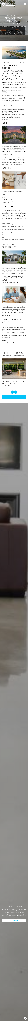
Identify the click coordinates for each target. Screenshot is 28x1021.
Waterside (11, 76)
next (15, 392)
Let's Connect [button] (14, 920)
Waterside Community (6, 112)
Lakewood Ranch (12, 78)
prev (12, 392)
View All (14, 397)
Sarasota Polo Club (11, 111)
